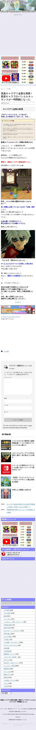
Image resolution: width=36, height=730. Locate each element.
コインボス (7, 619)
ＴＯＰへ (18, 302)
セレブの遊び (8, 636)
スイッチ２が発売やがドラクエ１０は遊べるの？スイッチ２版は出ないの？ (23, 467)
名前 (5, 398)
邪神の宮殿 (7, 628)
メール (6, 405)
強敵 (5, 616)
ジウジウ (12, 365)
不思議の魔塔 (8, 625)
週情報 (6, 677)
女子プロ (6, 660)
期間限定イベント (9, 654)
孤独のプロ (7, 674)
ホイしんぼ (7, 671)
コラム (6, 683)
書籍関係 (6, 669)
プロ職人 (6, 639)
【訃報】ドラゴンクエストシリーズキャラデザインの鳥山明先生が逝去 (23, 480)
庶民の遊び (7, 633)
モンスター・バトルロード (12, 631)
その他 (6, 351)
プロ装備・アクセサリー (11, 642)
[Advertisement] (18, 34)
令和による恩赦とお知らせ (21, 490)
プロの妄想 (7, 613)
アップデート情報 (9, 666)
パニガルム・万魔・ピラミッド (13, 622)
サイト (6, 412)
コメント (7, 377)
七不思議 (6, 651)
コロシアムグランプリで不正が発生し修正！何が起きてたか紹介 (23, 455)
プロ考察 (6, 610)
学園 (5, 648)
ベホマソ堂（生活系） (11, 657)
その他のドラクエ (9, 680)
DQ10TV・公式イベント (11, 663)
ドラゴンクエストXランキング (10, 316)
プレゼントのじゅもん (11, 645)
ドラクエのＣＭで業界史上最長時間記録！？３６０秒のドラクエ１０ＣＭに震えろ (23, 443)
